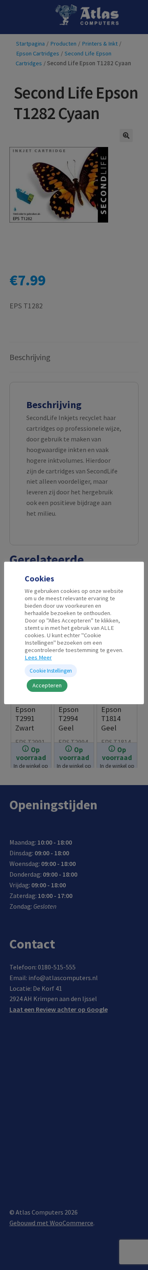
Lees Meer (38, 657)
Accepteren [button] (47, 685)
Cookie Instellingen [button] (51, 670)
